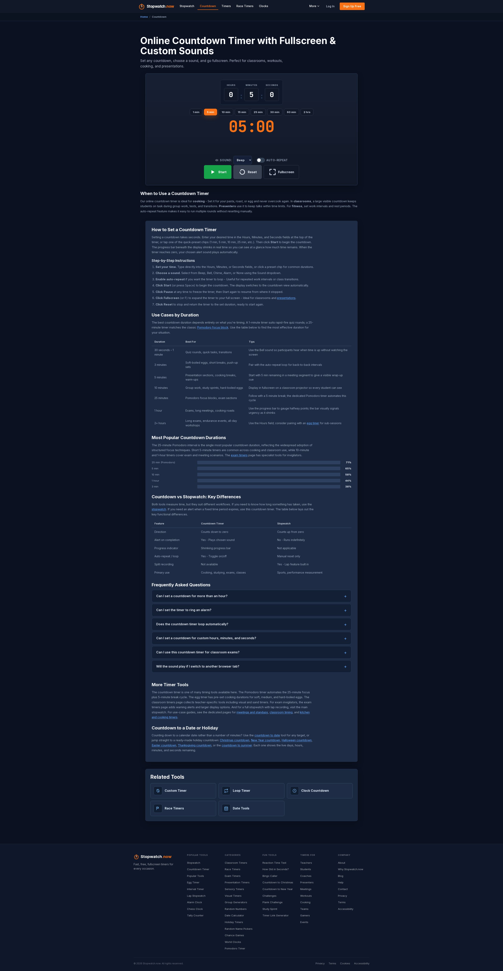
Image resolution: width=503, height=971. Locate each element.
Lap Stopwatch (196, 895)
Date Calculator (234, 915)
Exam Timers (232, 875)
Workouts (306, 895)
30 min (274, 112)
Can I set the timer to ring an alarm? (183, 610)
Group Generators (236, 902)
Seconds (272, 85)
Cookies (345, 963)
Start (222, 172)
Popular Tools (195, 875)
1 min (196, 112)
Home (144, 16)
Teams (304, 908)
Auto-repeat (277, 160)
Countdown (208, 6)
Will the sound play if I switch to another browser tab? (197, 666)
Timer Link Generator (276, 915)
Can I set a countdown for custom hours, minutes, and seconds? (206, 638)
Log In (330, 6)
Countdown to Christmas (278, 882)
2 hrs (307, 112)
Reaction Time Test (274, 862)
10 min (226, 112)
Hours (231, 85)
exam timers (239, 455)
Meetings (305, 889)
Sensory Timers (234, 889)
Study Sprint (270, 908)
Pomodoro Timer (235, 948)
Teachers (306, 862)
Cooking (305, 902)
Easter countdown (164, 745)
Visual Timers (233, 895)
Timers (226, 6)
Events (304, 922)
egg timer (313, 423)
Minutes (251, 85)
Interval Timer (195, 889)
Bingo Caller (270, 875)
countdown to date (267, 735)
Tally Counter (195, 915)
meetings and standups (252, 712)
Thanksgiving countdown (194, 745)
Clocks (263, 6)
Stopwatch (187, 6)
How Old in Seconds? (276, 869)
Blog (340, 875)
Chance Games (234, 935)
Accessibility (345, 908)
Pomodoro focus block (212, 327)
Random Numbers (236, 908)
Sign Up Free (352, 6)
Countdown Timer (198, 869)
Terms (342, 902)
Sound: (226, 160)
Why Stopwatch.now (350, 869)
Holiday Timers (234, 922)
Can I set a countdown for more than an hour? (192, 596)
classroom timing (281, 712)
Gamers (305, 915)
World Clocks (233, 941)
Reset (252, 172)
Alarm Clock (194, 902)
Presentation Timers (237, 882)
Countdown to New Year (278, 889)
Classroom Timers (236, 862)
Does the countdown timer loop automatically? (192, 624)
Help (340, 882)
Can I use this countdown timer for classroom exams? (198, 652)
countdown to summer (237, 745)
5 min (210, 112)
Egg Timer (193, 882)
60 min (291, 112)
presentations (286, 298)
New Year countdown (265, 740)
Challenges (269, 895)
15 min (242, 112)
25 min (258, 112)
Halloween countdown (297, 740)
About (341, 862)
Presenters (307, 882)
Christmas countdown (234, 740)
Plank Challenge (273, 902)
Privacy (342, 895)
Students (305, 869)
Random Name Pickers (238, 928)
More (312, 6)
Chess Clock (195, 908)
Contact (343, 889)
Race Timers (244, 6)
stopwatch (159, 509)
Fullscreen (286, 172)
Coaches (305, 875)
